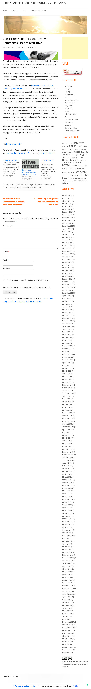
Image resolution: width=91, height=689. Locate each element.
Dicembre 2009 (67, 555)
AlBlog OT (68, 86)
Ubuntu (39, 187)
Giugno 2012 (66, 513)
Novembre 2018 (68, 455)
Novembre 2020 (68, 388)
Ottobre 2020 (67, 390)
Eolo (82, 152)
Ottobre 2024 (67, 257)
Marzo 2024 (66, 276)
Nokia (85, 160)
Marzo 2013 (66, 510)
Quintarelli (70, 168)
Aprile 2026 (66, 206)
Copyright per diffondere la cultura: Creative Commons (29, 172)
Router (64, 172)
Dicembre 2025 (67, 218)
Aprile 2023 (66, 307)
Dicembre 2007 (67, 619)
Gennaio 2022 (67, 349)
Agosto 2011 (66, 524)
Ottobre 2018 (67, 457)
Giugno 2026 (66, 201)
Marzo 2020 (66, 410)
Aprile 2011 (66, 527)
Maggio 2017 (67, 491)
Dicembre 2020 (67, 385)
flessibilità (6, 187)
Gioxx (67, 111)
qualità (84, 165)
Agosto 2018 (66, 463)
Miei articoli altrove (38, 10)
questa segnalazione (46, 153)
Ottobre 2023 (67, 290)
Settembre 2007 (68, 627)
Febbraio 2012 (67, 519)
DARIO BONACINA (71, 100)
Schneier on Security (72, 131)
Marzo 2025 (66, 243)
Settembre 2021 (68, 360)
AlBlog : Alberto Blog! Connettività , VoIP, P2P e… (35, 3)
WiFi (86, 180)
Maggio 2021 (67, 371)
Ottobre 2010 (67, 533)
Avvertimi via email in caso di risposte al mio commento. (26, 280)
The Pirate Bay (74, 178)
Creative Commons (43, 185)
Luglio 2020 (66, 399)
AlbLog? (67, 92)
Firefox (52, 185)
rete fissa (81, 169)
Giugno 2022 (66, 335)
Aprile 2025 (66, 240)
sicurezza (78, 175)
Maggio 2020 (67, 404)
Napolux (68, 125)
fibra (69, 154)
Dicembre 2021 (67, 351)
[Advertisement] (75, 48)
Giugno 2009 (66, 569)
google (79, 154)
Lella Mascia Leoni (71, 119)
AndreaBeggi (69, 94)
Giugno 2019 (66, 435)
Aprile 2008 (66, 608)
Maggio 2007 (67, 639)
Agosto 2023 (66, 296)
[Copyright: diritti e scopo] (50, 169)
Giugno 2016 (66, 502)
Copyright (30, 185)
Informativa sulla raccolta (24, 686)
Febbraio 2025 (67, 245)
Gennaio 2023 (67, 315)
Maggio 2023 (67, 304)
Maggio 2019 (67, 438)
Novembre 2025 (68, 220)
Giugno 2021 (66, 368)
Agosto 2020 (66, 396)
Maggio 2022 (67, 337)
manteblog (68, 122)
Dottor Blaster (70, 103)
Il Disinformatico (71, 114)
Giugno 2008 (66, 602)
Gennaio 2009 (67, 583)
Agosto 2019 (66, 429)
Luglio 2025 (66, 232)
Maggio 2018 (67, 471)
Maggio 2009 (67, 572)
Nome (6, 251)
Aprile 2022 (66, 340)
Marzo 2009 (66, 577)
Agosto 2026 (66, 195)
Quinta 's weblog (71, 128)
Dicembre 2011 (67, 521)
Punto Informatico (14, 144)
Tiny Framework (13, 676)
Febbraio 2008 (67, 613)
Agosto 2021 (66, 363)
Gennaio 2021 (67, 382)
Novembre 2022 (68, 321)
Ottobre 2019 (67, 424)
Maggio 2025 (67, 237)
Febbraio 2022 (67, 346)
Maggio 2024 (67, 270)
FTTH (73, 155)
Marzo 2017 (66, 496)
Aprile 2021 (66, 374)
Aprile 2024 (66, 273)
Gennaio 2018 (67, 483)
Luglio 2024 (66, 265)
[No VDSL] (72, 72)
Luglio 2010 (66, 538)
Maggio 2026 (67, 204)
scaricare (81, 172)
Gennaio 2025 (67, 248)
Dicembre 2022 (67, 318)
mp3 (79, 158)
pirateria (17, 187)
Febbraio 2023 (67, 312)
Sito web (6, 268)
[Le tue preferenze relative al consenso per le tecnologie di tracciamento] (87, 685)
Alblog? (67, 89)
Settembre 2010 (68, 535)
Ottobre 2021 (67, 357)
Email (6, 260)
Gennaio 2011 (67, 530)
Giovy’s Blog (69, 108)
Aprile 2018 (66, 474)
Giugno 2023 (66, 301)
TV (63, 181)
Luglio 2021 (66, 365)
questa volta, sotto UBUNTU (18, 153)
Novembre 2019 (68, 421)
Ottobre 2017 (67, 488)
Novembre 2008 (68, 588)
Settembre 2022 (68, 326)
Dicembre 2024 (67, 251)
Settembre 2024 (68, 259)
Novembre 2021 (68, 354)
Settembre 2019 (68, 427)
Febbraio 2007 (67, 647)
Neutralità (76, 160)
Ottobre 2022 (67, 324)
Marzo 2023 (66, 310)
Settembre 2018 (68, 460)
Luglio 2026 (66, 198)
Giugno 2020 (66, 402)
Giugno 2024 (66, 268)
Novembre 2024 (68, 254)
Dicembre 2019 (67, 418)
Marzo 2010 (66, 547)
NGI (82, 160)
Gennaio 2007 (67, 650)
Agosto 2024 (66, 262)
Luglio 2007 (66, 633)
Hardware (69, 158)
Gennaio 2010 (67, 552)
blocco (64, 146)
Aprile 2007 (66, 641)
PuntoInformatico (27, 187)
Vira (71, 181)
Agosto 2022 (66, 329)
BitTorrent (78, 142)
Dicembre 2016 (67, 499)
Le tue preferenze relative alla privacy (55, 686)
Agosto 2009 (66, 566)
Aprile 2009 (66, 575)
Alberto (5, 47)
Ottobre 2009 (67, 561)
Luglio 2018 (66, 466)
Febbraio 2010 (67, 549)
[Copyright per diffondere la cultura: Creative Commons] (30, 164)
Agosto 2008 (66, 597)
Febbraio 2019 (67, 446)
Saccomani (71, 172)
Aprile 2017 (66, 494)
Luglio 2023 (66, 298)
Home (5, 10)
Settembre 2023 (68, 293)
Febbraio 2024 (67, 279)
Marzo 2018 (66, 477)
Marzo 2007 (66, 644)
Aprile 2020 (66, 407)
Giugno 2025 (66, 234)
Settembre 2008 (68, 594)
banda (69, 143)
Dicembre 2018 (67, 452)
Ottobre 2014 (67, 505)
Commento (8, 226)
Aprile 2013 (66, 508)
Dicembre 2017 (67, 485)
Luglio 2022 (66, 332)
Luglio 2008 (66, 600)
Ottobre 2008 (67, 591)
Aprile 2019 (66, 441)
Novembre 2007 (68, 622)
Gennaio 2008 (67, 616)
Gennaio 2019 (67, 449)
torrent (83, 178)
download (75, 151)
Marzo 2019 (66, 443)
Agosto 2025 (66, 229)
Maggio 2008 (67, 605)
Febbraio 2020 (67, 413)
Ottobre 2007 (67, 625)
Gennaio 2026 (67, 215)
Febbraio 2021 (67, 379)
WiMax (65, 183)
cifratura (79, 146)
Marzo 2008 (66, 611)
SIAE (34, 187)
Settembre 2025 (68, 226)
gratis (12, 187)
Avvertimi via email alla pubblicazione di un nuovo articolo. (27, 287)
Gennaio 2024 (67, 282)
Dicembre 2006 (67, 653)
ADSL (64, 143)
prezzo (66, 164)
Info (24, 10)
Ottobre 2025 (67, 223)
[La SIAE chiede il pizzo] (12, 168)
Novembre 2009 (68, 558)
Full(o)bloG (68, 106)
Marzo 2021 (66, 376)
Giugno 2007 (66, 636)
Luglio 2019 (66, 432)
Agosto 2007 (66, 630)
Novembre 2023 (68, 287)
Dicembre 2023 (67, 284)
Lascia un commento (28, 47)
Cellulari (72, 145)
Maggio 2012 (67, 516)
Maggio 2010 (67, 541)
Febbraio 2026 (67, 212)
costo (70, 149)
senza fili (67, 175)
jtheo (66, 117)
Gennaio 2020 (67, 416)
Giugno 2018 (66, 469)
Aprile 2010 (66, 544)
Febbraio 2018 (67, 480)
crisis (66, 97)
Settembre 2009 (68, 563)
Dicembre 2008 (67, 586)
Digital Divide (66, 152)
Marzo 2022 (66, 343)
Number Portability (67, 162)
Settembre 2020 (68, 393)
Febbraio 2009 (67, 580)
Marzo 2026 (66, 209)
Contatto (14, 10)
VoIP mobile (78, 180)
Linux (74, 157)
